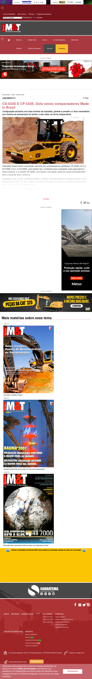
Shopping (62, 48)
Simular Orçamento (31, 634)
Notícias (19, 40)
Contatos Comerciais (31, 645)
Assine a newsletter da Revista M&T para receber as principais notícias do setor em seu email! (46, 550)
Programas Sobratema (44, 14)
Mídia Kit (28, 637)
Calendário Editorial (31, 640)
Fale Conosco (21, 14)
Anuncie (49, 48)
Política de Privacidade (26, 669)
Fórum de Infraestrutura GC (64, 619)
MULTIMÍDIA (47, 614)
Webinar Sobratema (61, 624)
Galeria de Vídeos (48, 619)
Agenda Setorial (60, 617)
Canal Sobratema (48, 622)
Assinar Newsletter (9, 14)
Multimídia (74, 40)
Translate (39, 17)
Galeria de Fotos (48, 617)
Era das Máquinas (59, 40)
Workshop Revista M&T (62, 627)
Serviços (31, 14)
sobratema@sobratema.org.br (17, 662)
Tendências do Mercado (62, 622)
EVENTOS (59, 614)
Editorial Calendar (31, 643)
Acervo (44, 40)
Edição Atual (32, 40)
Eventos (19, 48)
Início (6, 614)
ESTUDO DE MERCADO (13, 632)
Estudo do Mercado (34, 48)
